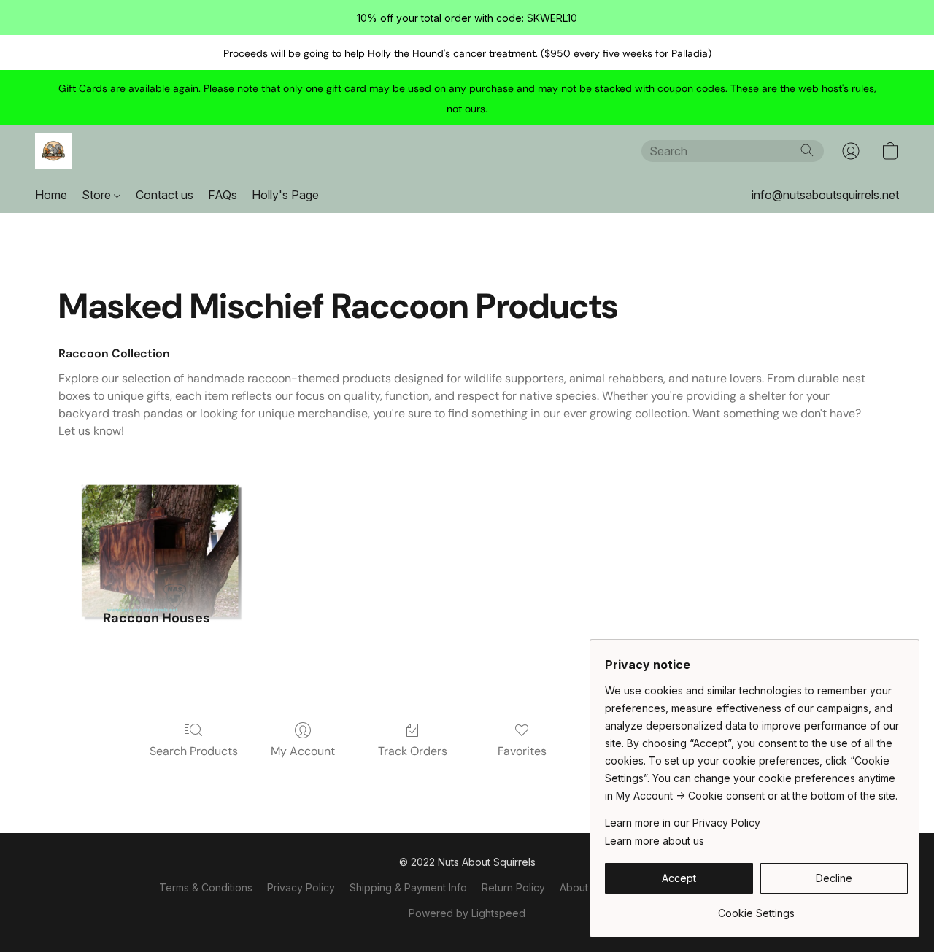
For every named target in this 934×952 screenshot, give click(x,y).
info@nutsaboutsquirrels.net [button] (825, 194)
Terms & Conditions (205, 887)
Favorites (522, 751)
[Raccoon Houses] (156, 522)
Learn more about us (654, 841)
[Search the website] (807, 150)
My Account (303, 751)
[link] (756, 908)
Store (98, 194)
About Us (581, 887)
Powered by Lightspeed (467, 913)
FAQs (222, 194)
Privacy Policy (301, 887)
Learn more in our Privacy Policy (682, 822)
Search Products (194, 751)
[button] (53, 151)
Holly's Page (285, 194)
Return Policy (513, 887)
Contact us (164, 194)
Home (51, 194)
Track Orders (412, 751)
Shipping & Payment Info (408, 887)
